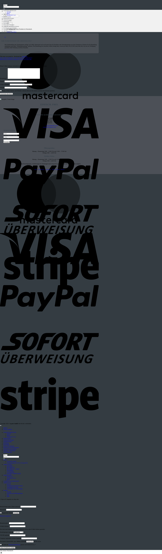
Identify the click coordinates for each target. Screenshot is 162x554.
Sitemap (62, 169)
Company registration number (10, 538)
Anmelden (16, 513)
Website (2, 87)
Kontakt (5, 490)
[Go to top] (0, 425)
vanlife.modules (7, 475)
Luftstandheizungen (8, 18)
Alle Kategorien (7, 31)
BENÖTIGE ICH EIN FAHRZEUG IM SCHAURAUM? (16, 59)
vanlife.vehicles (7, 464)
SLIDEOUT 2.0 (11, 15)
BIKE (8, 13)
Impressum (48, 169)
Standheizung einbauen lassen (15, 485)
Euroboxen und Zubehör (10, 28)
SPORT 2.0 (10, 476)
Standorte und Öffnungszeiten (15, 493)
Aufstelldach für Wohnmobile (15, 489)
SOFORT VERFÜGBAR (14, 473)
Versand (57, 169)
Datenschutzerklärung (14, 544)
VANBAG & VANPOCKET (11, 481)
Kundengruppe (7, 532)
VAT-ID (5, 535)
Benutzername (4, 523)
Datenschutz (41, 169)
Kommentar (3, 78)
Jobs (8, 495)
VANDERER (10, 472)
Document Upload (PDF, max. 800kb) (13, 541)
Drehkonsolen (7, 16)
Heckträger (6, 23)
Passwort (3, 509)
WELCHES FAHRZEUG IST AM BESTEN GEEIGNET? (16, 58)
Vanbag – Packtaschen (9, 29)
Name (2, 81)
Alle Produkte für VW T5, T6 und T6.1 (17, 463)
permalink (24, 56)
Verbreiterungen (7, 441)
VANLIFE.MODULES (9, 10)
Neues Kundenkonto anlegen (8, 547)
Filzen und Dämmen (8, 446)
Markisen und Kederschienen (11, 447)
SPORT (9, 12)
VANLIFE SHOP (11, 461)
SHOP (5, 460)
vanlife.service (7, 482)
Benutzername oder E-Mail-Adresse (10, 506)
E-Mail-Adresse (4, 84)
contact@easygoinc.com (49, 127)
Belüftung (6, 21)
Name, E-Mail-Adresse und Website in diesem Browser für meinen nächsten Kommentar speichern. (28, 91)
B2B (53, 169)
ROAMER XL (11, 467)
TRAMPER (10, 470)
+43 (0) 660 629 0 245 (52, 125)
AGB (35, 169)
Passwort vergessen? (5, 516)
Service (9, 484)
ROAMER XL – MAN (13, 469)
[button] (49, 39)
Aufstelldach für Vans (12, 487)
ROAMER (10, 466)
